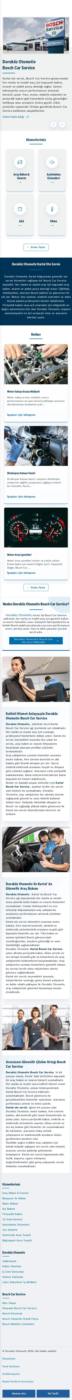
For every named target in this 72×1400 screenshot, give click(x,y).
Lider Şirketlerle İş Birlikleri (19, 1282)
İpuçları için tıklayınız (21, 414)
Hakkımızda (9, 1261)
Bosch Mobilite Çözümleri (18, 1324)
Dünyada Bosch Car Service (19, 1308)
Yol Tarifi (53, 1393)
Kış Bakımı (8, 1208)
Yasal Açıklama (11, 1366)
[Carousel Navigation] (58, 124)
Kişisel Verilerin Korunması (18, 1381)
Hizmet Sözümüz (12, 1277)
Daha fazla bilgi (13, 117)
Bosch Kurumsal (12, 1313)
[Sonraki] (62, 124)
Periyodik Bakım (12, 1214)
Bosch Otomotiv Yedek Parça (20, 1318)
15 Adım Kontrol (12, 1219)
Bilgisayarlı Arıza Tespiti (17, 1240)
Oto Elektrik (9, 1229)
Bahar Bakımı (10, 1203)
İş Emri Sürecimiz (13, 1271)
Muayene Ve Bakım (14, 1198)
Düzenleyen (9, 1358)
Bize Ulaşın (9, 1303)
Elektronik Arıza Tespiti (16, 1235)
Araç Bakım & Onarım (15, 1193)
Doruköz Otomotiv (18, 615)
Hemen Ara (19, 1393)
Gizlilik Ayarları (11, 1373)
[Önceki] (53, 124)
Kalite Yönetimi (11, 1266)
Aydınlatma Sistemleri (15, 1224)
